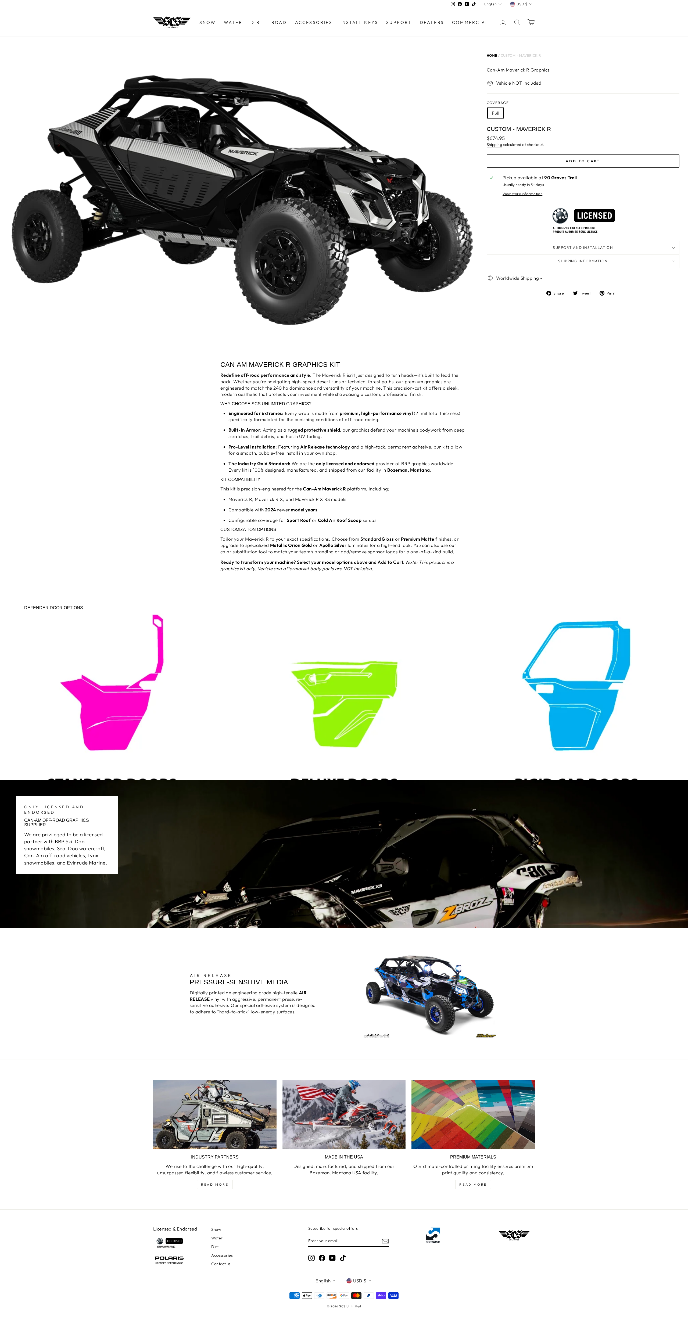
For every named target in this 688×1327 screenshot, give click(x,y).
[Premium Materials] (473, 1114)
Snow (207, 22)
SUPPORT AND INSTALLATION (583, 247)
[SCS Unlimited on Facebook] (322, 1258)
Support (398, 22)
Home (492, 55)
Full (496, 113)
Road (279, 22)
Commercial (470, 22)
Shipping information (583, 261)
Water (233, 22)
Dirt (256, 22)
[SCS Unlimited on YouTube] (332, 1258)
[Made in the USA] (344, 1114)
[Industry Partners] (215, 1114)
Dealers (432, 22)
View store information (522, 193)
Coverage (498, 102)
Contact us (220, 1263)
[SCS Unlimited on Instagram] (311, 1258)
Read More (214, 1184)
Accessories (313, 22)
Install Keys (359, 22)
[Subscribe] (385, 1241)
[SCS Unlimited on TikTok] (343, 1258)
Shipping (494, 144)
